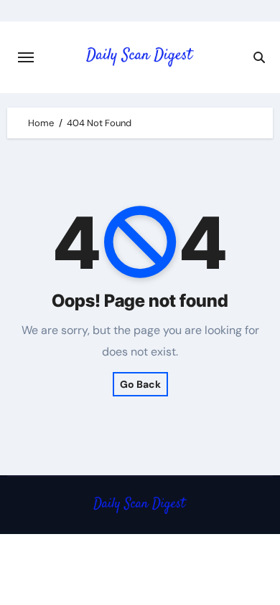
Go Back (140, 384)
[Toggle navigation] (25, 57)
